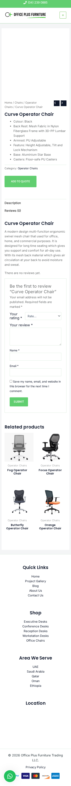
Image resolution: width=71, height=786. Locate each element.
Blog (35, 586)
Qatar (35, 676)
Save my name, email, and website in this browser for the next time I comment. (35, 386)
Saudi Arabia (35, 671)
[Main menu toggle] (63, 15)
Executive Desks (35, 621)
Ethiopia (35, 686)
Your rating (16, 316)
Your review (21, 325)
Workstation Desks (35, 636)
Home (8, 102)
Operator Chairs (28, 168)
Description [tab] (13, 203)
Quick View (19, 458)
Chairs (19, 102)
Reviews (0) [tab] (13, 210)
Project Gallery (35, 581)
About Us (35, 590)
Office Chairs (35, 640)
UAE (35, 667)
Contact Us (35, 595)
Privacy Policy (36, 767)
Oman (36, 681)
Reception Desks (36, 631)
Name (15, 350)
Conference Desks (35, 626)
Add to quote (20, 181)
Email (14, 366)
